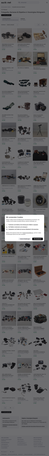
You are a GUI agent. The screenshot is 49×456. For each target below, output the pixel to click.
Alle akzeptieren (37, 239)
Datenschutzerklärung (28, 233)
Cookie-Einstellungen (25, 239)
